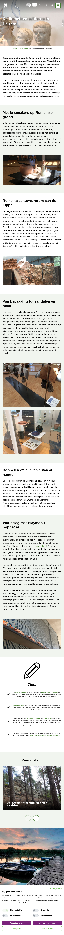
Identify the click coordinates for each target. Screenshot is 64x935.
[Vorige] (28, 818)
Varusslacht (41, 546)
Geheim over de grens (20, 48)
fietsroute (47, 718)
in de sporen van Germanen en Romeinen (45, 735)
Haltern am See (18, 705)
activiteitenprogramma (49, 692)
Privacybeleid (56, 888)
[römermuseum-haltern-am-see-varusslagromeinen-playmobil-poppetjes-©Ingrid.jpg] (32, 634)
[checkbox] (5, 910)
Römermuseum (20, 692)
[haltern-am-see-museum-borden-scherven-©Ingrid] (32, 432)
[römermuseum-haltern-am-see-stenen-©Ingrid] (32, 385)
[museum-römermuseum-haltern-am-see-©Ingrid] (32, 271)
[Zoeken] (40, 5)
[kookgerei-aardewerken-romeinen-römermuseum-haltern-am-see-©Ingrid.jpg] (32, 170)
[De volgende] (36, 818)
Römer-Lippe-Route (33, 718)
